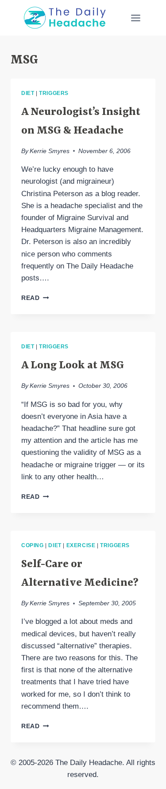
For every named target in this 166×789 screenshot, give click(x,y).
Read (35, 298)
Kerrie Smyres (49, 151)
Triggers (54, 93)
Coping (32, 545)
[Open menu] (135, 18)
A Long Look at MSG (72, 365)
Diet (27, 93)
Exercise (81, 545)
